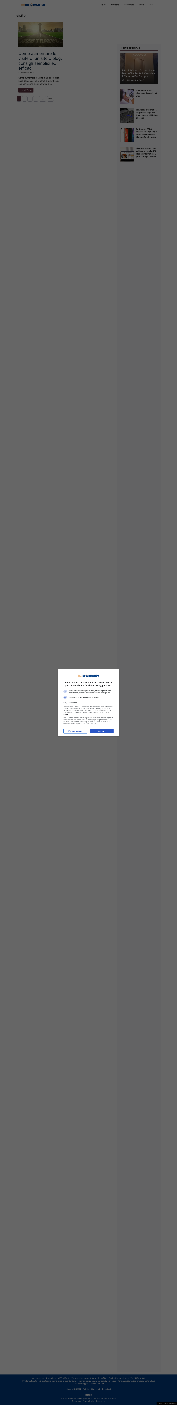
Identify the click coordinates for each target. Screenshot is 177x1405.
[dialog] (88, 702)
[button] (88, 702)
